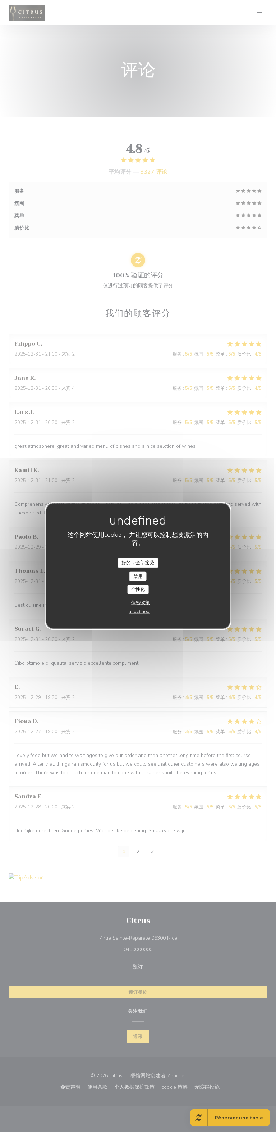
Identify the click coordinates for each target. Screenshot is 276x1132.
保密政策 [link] (140, 602)
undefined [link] (139, 611)
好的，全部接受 (137, 563)
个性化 (138, 589)
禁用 (138, 576)
